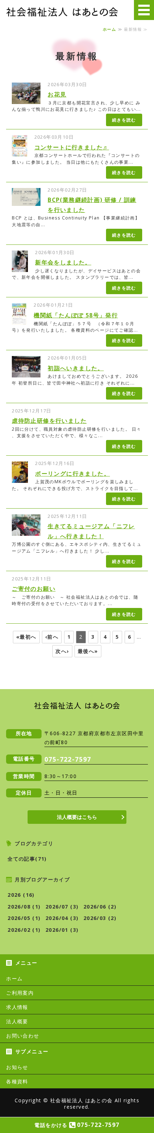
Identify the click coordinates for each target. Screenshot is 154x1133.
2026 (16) (21, 894)
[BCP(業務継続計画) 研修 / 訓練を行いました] (26, 201)
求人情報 (17, 1007)
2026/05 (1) (24, 918)
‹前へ (51, 636)
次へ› (62, 651)
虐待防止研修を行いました (49, 421)
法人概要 (17, 1021)
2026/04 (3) (61, 918)
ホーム (109, 29)
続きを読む (124, 120)
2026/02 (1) (24, 929)
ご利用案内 (20, 992)
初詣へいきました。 (76, 368)
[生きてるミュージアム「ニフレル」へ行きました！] (26, 531)
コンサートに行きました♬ (71, 147)
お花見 (57, 94)
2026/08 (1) (24, 906)
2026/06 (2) (99, 906)
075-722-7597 (67, 759)
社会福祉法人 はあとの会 (81, 1100)
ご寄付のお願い (34, 589)
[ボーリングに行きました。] (20, 478)
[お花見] (26, 99)
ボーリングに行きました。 (72, 474)
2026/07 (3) (61, 906)
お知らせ (17, 1067)
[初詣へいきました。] (26, 372)
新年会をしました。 (63, 262)
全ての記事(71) (27, 858)
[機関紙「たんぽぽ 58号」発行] (19, 320)
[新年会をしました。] (20, 267)
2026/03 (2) (99, 918)
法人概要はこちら (77, 816)
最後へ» (88, 651)
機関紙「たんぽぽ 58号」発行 (76, 315)
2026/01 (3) (61, 929)
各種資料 (17, 1081)
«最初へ (26, 636)
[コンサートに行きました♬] (19, 152)
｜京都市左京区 (62, 11)
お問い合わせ (22, 1035)
